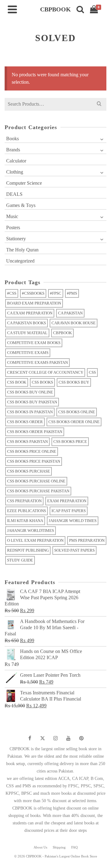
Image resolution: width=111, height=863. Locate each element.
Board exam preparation (34, 303)
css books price (70, 441)
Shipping (59, 847)
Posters (13, 227)
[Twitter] (42, 738)
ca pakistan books (26, 323)
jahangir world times (73, 520)
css (92, 372)
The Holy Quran (22, 249)
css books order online (74, 421)
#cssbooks (33, 293)
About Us (40, 847)
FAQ (74, 847)
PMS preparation (87, 540)
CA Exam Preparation (29, 313)
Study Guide (20, 560)
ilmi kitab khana (25, 520)
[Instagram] (55, 738)
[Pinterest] (81, 738)
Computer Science (24, 183)
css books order (25, 421)
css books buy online (30, 392)
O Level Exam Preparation (35, 540)
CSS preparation (24, 501)
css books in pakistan (30, 412)
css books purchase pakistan (38, 491)
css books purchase (28, 471)
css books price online (31, 451)
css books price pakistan (33, 461)
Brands (13, 149)
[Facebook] (29, 738)
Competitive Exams (27, 352)
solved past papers (74, 550)
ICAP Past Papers (68, 510)
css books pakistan (27, 441)
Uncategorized (20, 260)
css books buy (74, 382)
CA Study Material (27, 332)
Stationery (16, 238)
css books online (76, 412)
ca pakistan (70, 313)
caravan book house (73, 323)
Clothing (14, 172)
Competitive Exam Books (33, 342)
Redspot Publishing (28, 550)
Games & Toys (20, 205)
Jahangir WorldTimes (30, 530)
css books (42, 382)
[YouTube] (68, 738)
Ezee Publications (26, 510)
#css (11, 293)
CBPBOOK (62, 332)
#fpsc (55, 293)
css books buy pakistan (32, 402)
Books (12, 138)
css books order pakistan (34, 431)
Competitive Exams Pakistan (37, 362)
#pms (72, 293)
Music (12, 216)
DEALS (14, 194)
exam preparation (66, 501)
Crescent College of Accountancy (45, 372)
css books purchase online (36, 481)
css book (16, 382)
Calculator (16, 160)
